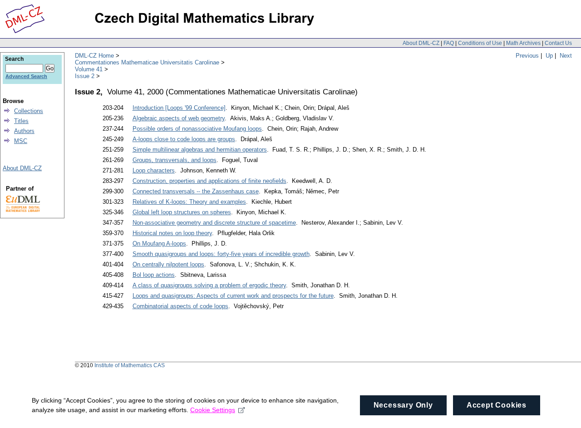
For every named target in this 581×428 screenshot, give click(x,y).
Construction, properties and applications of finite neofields (209, 180)
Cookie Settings (212, 409)
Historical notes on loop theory (172, 233)
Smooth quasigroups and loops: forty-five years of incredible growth (221, 254)
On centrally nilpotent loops (168, 264)
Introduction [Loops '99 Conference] (179, 107)
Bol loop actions (154, 274)
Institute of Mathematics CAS (129, 365)
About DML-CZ (421, 43)
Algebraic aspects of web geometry (179, 118)
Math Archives (523, 43)
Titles (21, 121)
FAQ (448, 43)
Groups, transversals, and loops (175, 160)
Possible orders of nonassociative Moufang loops (197, 128)
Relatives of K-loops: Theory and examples (189, 201)
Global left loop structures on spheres (182, 212)
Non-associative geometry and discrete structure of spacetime (214, 222)
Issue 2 (84, 76)
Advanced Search (26, 76)
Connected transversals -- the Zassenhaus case (196, 191)
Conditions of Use (480, 43)
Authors (24, 131)
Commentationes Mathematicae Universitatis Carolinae (147, 62)
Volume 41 (89, 69)
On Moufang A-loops (159, 243)
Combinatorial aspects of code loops (180, 306)
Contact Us (558, 43)
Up (549, 55)
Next (566, 55)
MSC (20, 141)
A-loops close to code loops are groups (184, 139)
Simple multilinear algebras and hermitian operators (200, 149)
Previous (527, 55)
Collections (28, 111)
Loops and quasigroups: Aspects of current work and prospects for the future (233, 295)
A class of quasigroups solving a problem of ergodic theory (209, 285)
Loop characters (154, 170)
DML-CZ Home (94, 55)
